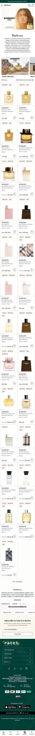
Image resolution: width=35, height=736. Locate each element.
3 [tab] (11, 220)
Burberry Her (7, 612)
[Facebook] (8, 668)
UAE (23, 713)
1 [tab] (2, 220)
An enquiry (27, 686)
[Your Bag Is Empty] (33, 5)
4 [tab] (15, 220)
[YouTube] (14, 668)
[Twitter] (26, 668)
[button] (21, 713)
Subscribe (17, 634)
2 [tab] (7, 220)
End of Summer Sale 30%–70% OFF (17, 1)
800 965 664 (11, 686)
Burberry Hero (19, 612)
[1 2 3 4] (8, 97)
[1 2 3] (8, 174)
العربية (26, 713)
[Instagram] (20, 668)
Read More (17, 600)
